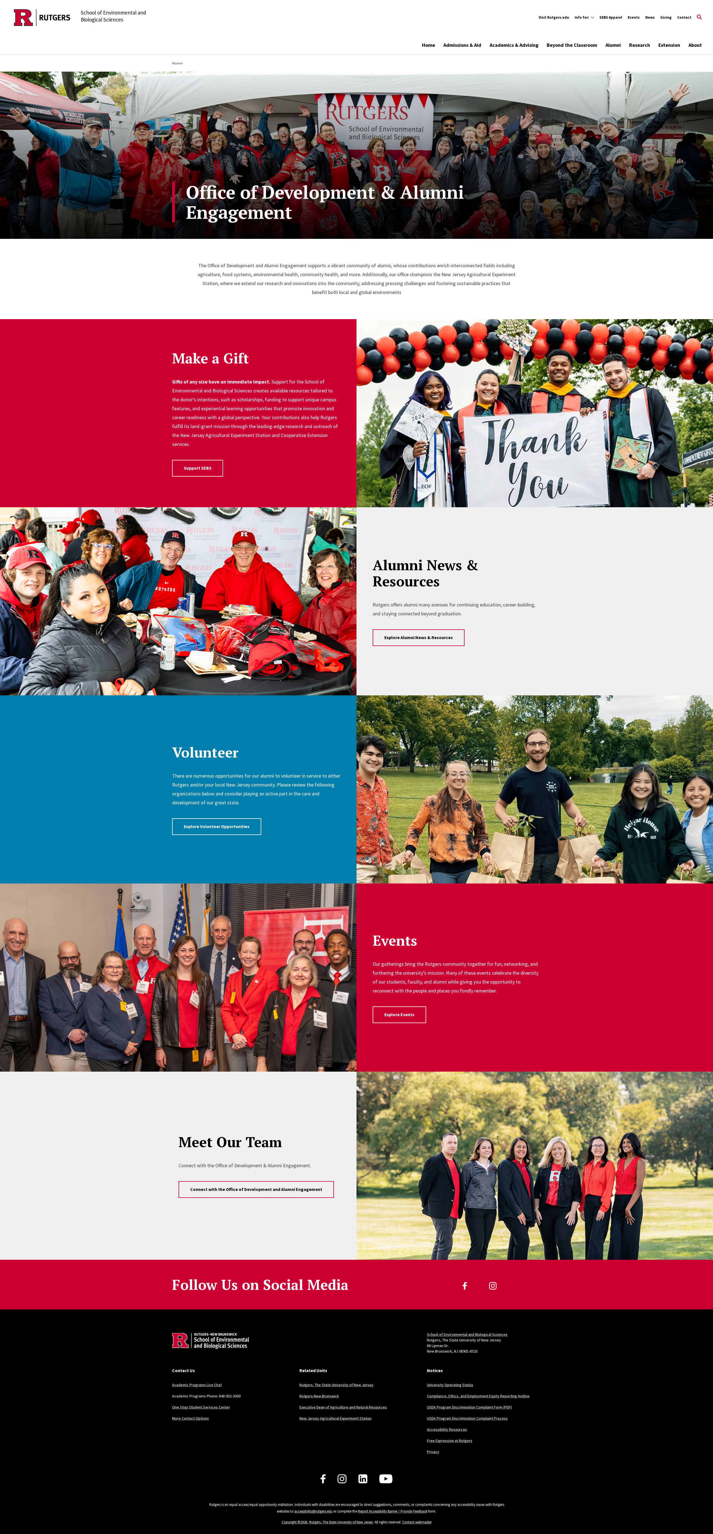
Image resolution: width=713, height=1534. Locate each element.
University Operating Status (450, 1384)
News (650, 17)
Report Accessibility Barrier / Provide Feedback (392, 1511)
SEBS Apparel (610, 17)
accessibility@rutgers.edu (313, 1511)
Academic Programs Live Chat (197, 1384)
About (695, 45)
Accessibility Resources (447, 1429)
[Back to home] (209, 1349)
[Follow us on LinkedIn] (362, 1478)
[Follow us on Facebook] (323, 1478)
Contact (684, 17)
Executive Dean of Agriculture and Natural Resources (343, 1407)
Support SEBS (197, 468)
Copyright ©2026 (294, 1522)
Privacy (433, 1451)
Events (634, 17)
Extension (669, 45)
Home (428, 45)
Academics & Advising (514, 45)
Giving (666, 17)
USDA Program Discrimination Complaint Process (467, 1418)
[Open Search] (699, 18)
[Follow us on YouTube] (385, 1478)
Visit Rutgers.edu (554, 17)
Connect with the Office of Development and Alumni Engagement (256, 1189)
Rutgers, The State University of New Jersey (336, 1384)
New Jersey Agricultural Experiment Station (335, 1418)
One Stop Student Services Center (201, 1407)
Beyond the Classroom (572, 45)
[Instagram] (493, 1286)
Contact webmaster (417, 1522)
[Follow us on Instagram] (342, 1478)
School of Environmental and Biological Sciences (467, 1334)
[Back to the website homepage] (42, 17)
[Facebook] (464, 1286)
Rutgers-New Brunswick (319, 1396)
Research (639, 45)
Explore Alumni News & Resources (418, 637)
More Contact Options (190, 1418)
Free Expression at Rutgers (449, 1440)
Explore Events (399, 1014)
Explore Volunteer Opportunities (217, 826)
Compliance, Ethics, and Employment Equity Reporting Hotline (478, 1396)
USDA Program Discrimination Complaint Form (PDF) (469, 1407)
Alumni (613, 45)
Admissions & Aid (462, 45)
